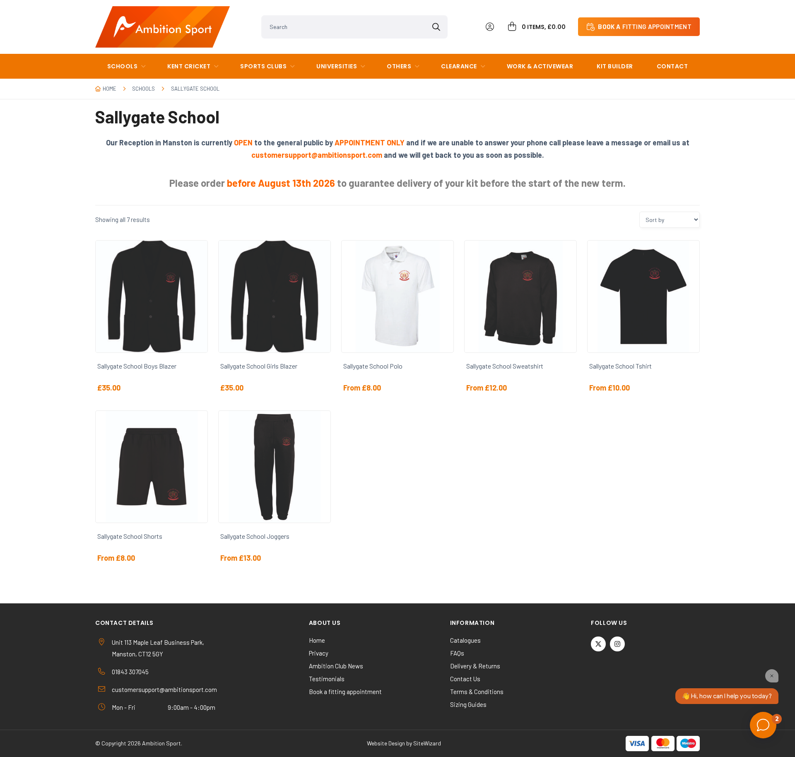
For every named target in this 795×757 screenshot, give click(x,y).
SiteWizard (427, 743)
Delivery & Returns (475, 666)
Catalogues (465, 640)
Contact (672, 66)
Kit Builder (615, 66)
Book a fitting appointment (345, 691)
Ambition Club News (336, 666)
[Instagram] (617, 643)
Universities (336, 66)
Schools (143, 88)
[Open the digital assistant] (763, 725)
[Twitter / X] (598, 643)
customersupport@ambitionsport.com (164, 689)
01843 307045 (130, 671)
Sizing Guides (468, 704)
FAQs (457, 653)
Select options (156, 335)
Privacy (318, 653)
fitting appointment (644, 26)
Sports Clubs (263, 66)
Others (399, 66)
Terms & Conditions (477, 691)
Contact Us (465, 678)
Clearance (459, 66)
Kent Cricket (188, 66)
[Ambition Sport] (162, 27)
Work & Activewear (540, 66)
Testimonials (326, 678)
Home (109, 88)
